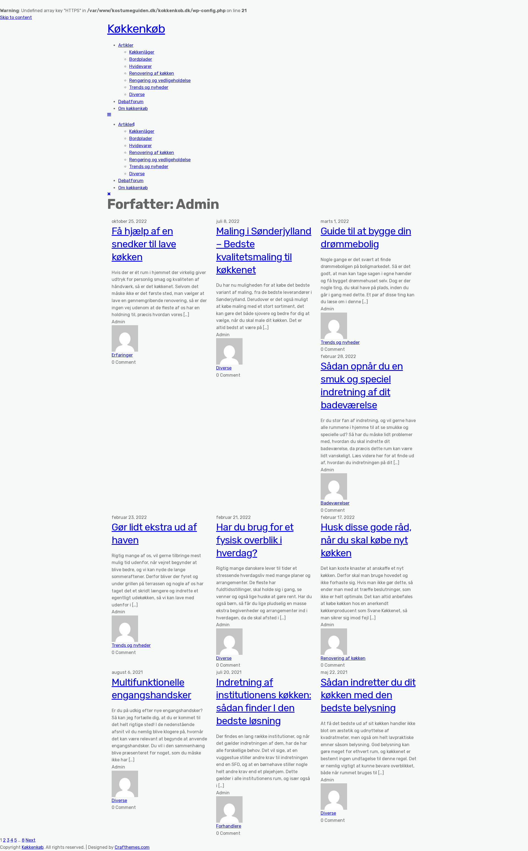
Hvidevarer (140, 66)
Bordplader (140, 59)
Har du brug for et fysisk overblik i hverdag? (254, 540)
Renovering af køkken (151, 73)
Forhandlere (228, 826)
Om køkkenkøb (133, 108)
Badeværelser (335, 503)
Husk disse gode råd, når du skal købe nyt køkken (366, 540)
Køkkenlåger (141, 52)
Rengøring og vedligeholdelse (160, 80)
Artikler (125, 45)
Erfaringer (122, 355)
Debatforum (131, 101)
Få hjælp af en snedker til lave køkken (144, 244)
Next (30, 840)
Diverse (137, 94)
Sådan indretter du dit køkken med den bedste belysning (368, 695)
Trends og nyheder (148, 87)
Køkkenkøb (136, 28)
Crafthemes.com (132, 847)
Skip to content (16, 17)
